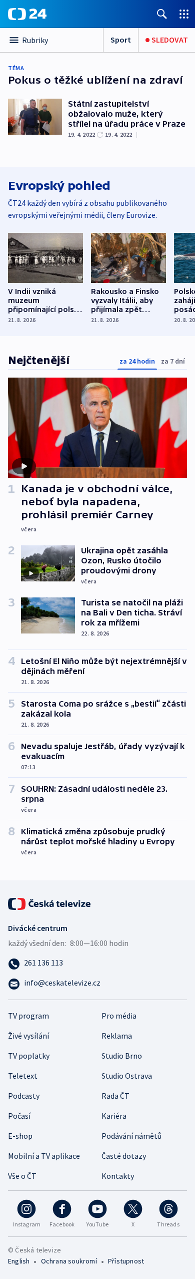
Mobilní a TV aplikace (44, 1156)
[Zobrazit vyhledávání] (162, 14)
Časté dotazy (124, 1156)
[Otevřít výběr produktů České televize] (184, 14)
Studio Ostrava (127, 1076)
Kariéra (114, 1116)
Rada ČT (116, 1096)
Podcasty (24, 1096)
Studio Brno (122, 1056)
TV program (28, 1016)
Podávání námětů (132, 1136)
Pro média (119, 1016)
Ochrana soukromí (69, 1260)
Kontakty (118, 1176)
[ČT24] (27, 14)
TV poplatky (29, 1056)
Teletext (23, 1076)
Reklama (117, 1036)
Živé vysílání (28, 1036)
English (19, 1260)
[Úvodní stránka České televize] (50, 902)
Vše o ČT (22, 1176)
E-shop (20, 1136)
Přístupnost (126, 1260)
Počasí (19, 1116)
